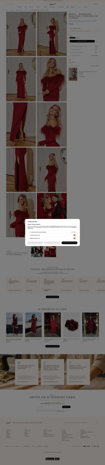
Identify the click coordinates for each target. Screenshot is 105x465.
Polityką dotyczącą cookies (55, 226)
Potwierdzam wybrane (35, 242)
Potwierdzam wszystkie (69, 242)
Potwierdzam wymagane (52, 242)
